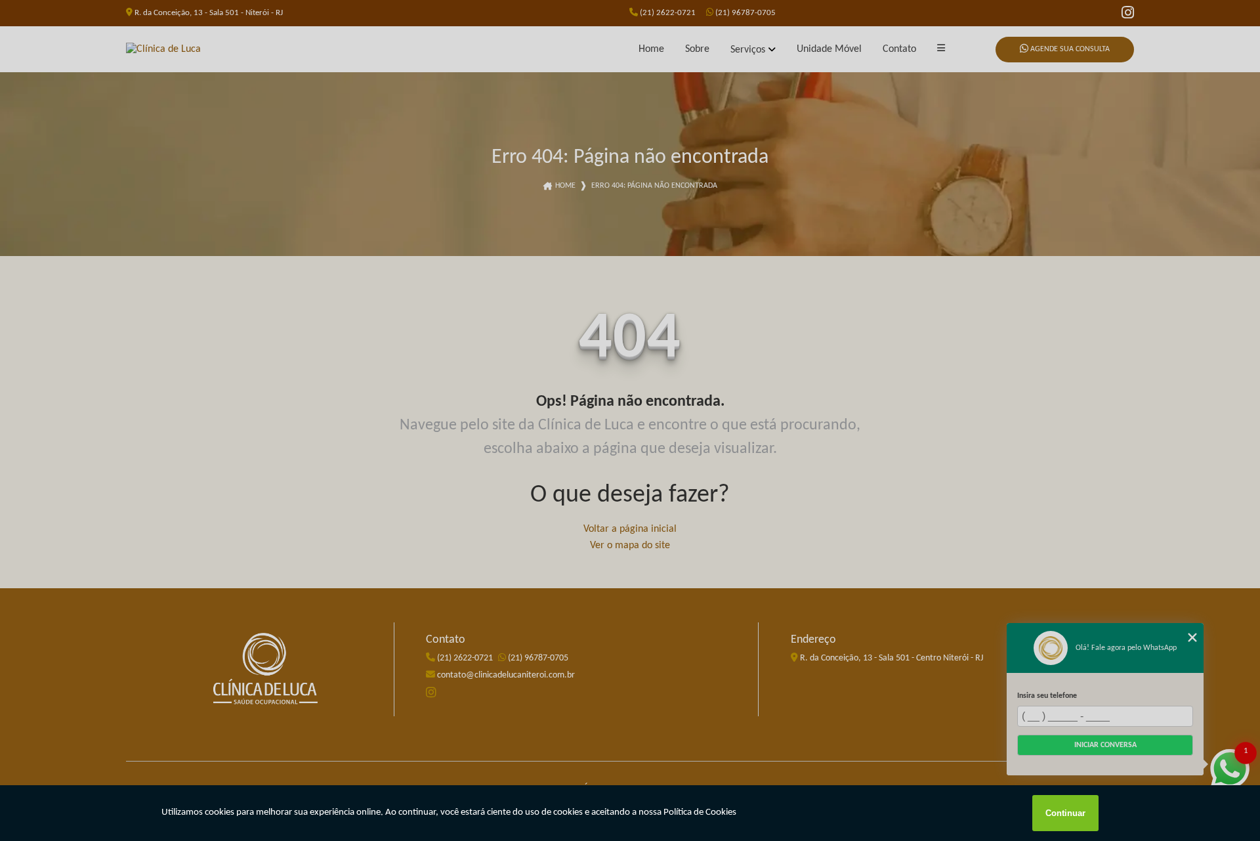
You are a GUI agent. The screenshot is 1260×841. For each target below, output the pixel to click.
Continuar (1065, 813)
